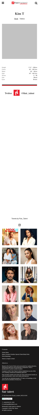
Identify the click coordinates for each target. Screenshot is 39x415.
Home (3, 352)
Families (13, 354)
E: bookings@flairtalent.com (9, 404)
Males (3, 354)
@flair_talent (27, 93)
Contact (12, 358)
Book (16, 19)
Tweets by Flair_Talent (20, 218)
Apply (8, 358)
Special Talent (19, 354)
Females (8, 354)
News (7, 352)
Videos (22, 19)
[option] (19, 41)
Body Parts (26, 354)
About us (4, 358)
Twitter (8, 93)
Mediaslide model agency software (11, 406)
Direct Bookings (6, 356)
